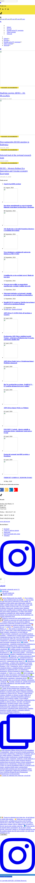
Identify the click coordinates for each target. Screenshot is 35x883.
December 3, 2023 (6, 98)
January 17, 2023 (5, 176)
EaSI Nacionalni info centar (12, 534)
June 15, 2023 (4, 147)
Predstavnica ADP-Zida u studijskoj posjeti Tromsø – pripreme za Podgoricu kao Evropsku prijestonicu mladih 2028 (19, 337)
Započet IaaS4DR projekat (12, 184)
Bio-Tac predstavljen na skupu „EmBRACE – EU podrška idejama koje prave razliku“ (18, 385)
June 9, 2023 (4, 161)
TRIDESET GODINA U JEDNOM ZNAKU (18, 477)
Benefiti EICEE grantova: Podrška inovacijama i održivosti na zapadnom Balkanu (19, 303)
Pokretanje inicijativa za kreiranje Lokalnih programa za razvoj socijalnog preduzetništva (18, 294)
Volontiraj (7, 535)
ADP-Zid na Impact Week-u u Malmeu (16, 408)
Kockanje (6, 529)
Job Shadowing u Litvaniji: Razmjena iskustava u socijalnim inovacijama (19, 229)
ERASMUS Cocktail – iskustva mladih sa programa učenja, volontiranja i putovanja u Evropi (18, 431)
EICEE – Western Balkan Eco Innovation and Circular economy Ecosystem (14, 171)
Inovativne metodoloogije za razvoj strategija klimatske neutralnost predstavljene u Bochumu (19, 206)
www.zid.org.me (5, 521)
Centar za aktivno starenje (11, 530)
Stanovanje (7, 532)
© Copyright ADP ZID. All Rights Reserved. (13, 880)
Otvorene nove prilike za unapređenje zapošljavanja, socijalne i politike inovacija (17, 285)
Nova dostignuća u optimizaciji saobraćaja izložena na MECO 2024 (17, 253)
